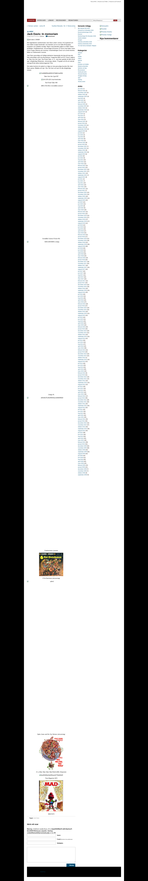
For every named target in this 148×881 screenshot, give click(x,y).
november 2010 (82, 425)
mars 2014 (81, 348)
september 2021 (82, 175)
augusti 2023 (81, 131)
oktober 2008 (81, 473)
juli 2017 (80, 271)
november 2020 (82, 194)
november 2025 (82, 92)
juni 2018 (80, 250)
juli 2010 (80, 432)
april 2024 (80, 117)
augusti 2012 (81, 384)
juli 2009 (80, 455)
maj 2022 (80, 160)
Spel (79, 77)
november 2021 (82, 171)
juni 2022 (80, 158)
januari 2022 (81, 167)
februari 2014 (81, 350)
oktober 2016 (81, 288)
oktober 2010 (81, 427)
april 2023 (80, 138)
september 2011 (82, 405)
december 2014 (82, 330)
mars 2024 (81, 119)
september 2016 (82, 290)
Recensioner (81, 70)
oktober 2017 (81, 265)
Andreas (42, 36)
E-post (64, 839)
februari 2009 (81, 465)
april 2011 (80, 415)
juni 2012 (80, 388)
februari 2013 (81, 373)
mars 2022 (81, 163)
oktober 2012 (81, 380)
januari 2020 (81, 213)
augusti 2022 (81, 154)
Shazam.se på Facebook (115, 1)
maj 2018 (80, 252)
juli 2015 (80, 317)
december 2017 (82, 261)
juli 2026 (80, 88)
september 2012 (82, 382)
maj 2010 (80, 436)
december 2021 (82, 169)
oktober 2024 (81, 108)
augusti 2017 (81, 269)
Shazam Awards (82, 74)
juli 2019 (80, 225)
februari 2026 (81, 90)
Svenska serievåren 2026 (85, 42)
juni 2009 (80, 457)
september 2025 (82, 96)
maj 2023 (80, 136)
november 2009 (82, 448)
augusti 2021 (81, 177)
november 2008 (82, 471)
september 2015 (82, 313)
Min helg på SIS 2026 (84, 28)
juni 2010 (80, 434)
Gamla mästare (82, 38)
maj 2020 (80, 206)
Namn (59, 835)
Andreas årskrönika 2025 (85, 43)
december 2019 (82, 215)
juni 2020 (80, 204)
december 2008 (82, 469)
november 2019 (82, 217)
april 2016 (80, 300)
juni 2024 (80, 113)
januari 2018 (81, 259)
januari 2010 (81, 444)
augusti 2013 (81, 361)
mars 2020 (81, 209)
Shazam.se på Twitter (103, 1)
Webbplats (60, 843)
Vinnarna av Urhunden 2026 (86, 30)
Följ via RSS (93, 1)
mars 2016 (81, 302)
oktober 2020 (81, 196)
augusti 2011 (81, 407)
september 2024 (82, 110)
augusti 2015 (81, 315)
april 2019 (80, 231)
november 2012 (82, 378)
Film (79, 54)
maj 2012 (80, 390)
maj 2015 (80, 321)
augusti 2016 (81, 292)
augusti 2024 (81, 112)
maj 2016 (80, 298)
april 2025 (80, 100)
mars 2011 (81, 417)
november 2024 (82, 106)
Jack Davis (36, 818)
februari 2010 (81, 442)
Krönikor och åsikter (83, 64)
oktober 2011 (81, 403)
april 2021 (80, 185)
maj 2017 (80, 275)
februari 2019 (81, 234)
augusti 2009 (81, 453)
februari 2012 (81, 396)
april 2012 (80, 392)
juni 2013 (80, 365)
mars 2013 (81, 371)
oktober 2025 (81, 94)
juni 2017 (80, 273)
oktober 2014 (81, 334)
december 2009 (82, 446)
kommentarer (50, 36)
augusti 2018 (81, 246)
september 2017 (82, 267)
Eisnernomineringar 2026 (85, 32)
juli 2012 (80, 386)
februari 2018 (81, 257)
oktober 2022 (81, 150)
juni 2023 (80, 135)
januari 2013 (81, 375)
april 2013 (80, 369)
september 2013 (82, 359)
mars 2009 (81, 463)
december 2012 (82, 377)
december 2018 (82, 238)
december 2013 (82, 354)
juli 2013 (80, 363)
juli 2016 (80, 294)
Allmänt (30, 31)
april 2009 (80, 461)
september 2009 (82, 451)
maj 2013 (80, 367)
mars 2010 (81, 440)
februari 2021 (81, 188)
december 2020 (82, 192)
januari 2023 (81, 144)
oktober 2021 (81, 173)
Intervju (80, 60)
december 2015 (82, 307)
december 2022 (82, 146)
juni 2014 (80, 342)
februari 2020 (81, 211)
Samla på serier (82, 72)
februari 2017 (81, 281)
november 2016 (82, 286)
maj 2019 (80, 229)
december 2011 (82, 400)
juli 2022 (80, 156)
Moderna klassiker (83, 66)
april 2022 (80, 161)
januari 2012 (81, 398)
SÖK (115, 20)
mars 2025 (81, 102)
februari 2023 (81, 142)
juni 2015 (80, 319)
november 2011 (82, 402)
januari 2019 (81, 236)
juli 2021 (80, 179)
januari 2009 (81, 467)
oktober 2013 (81, 357)
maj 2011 (80, 413)
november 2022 (82, 148)
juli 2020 (80, 202)
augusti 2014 (81, 338)
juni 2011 (80, 411)
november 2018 (82, 240)
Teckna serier (81, 81)
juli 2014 (80, 340)
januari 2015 (81, 329)
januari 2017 (81, 282)
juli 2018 (80, 248)
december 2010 (82, 423)
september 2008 (82, 475)
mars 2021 (81, 186)
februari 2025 (81, 104)
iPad (79, 62)
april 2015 (80, 323)
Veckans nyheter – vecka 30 (36, 26)
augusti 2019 (81, 223)
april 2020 (80, 208)
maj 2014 (80, 344)
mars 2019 (81, 233)
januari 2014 (81, 352)
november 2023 (82, 125)
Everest (80, 34)
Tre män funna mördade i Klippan (87, 45)
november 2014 (82, 332)
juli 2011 (80, 409)
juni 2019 (80, 227)
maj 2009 (80, 459)
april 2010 (80, 438)
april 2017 (80, 277)
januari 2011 (81, 421)
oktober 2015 (81, 311)
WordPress (42, 871)
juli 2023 (80, 133)
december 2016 (82, 284)
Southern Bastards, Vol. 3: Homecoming (63, 26)
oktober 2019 (81, 219)
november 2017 (82, 263)
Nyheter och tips (82, 68)
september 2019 (82, 221)
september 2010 (82, 428)
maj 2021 (80, 183)
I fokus (79, 58)
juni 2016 (80, 296)
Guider (80, 56)
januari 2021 (81, 190)
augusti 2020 (81, 200)
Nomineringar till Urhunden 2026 (87, 36)
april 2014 (80, 346)
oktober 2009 (81, 450)
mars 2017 (81, 279)
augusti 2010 (81, 430)
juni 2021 (80, 181)
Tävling (80, 79)
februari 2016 (81, 304)
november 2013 (82, 355)
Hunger (80, 40)
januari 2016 (81, 306)
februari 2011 (81, 419)
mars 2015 (81, 325)
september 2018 (82, 244)
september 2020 (82, 198)
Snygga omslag (82, 76)
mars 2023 (81, 140)
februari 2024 (81, 121)
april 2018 (80, 254)
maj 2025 (80, 98)
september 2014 (82, 336)
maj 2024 (80, 115)
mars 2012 (81, 394)
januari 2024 (81, 123)
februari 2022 (81, 165)
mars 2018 (81, 256)
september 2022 (82, 152)
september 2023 (82, 129)
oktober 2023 (81, 127)
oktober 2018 (81, 242)
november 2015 (82, 309)
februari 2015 (81, 327)
